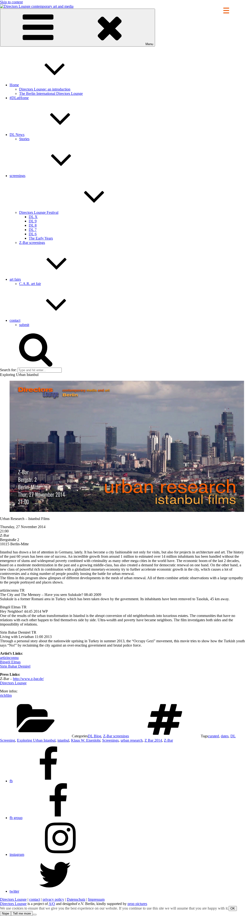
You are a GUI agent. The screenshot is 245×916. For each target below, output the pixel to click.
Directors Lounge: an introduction (44, 89)
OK (232, 908)
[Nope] (35, 914)
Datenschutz (76, 899)
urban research (132, 740)
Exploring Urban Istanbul (36, 740)
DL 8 (33, 225)
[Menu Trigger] (226, 10)
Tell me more (22, 913)
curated (213, 736)
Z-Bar (168, 740)
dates (224, 736)
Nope (5, 913)
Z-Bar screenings (32, 243)
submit (24, 325)
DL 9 (33, 221)
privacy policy (53, 899)
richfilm (6, 695)
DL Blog (94, 736)
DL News (17, 135)
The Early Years (41, 238)
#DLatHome (19, 98)
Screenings (110, 740)
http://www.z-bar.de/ (28, 679)
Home (14, 85)
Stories (24, 139)
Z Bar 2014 (153, 740)
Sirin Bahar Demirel (15, 666)
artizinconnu (9, 658)
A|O (52, 904)
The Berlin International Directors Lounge (51, 93)
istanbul (63, 740)
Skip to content (11, 2)
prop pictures (137, 904)
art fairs (15, 279)
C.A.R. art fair (30, 284)
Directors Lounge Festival (38, 212)
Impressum (96, 899)
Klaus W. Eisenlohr (85, 740)
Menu (149, 44)
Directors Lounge (13, 683)
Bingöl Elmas (10, 662)
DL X (33, 217)
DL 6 (33, 234)
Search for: (8, 370)
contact (15, 320)
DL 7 (33, 230)
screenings (17, 176)
